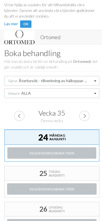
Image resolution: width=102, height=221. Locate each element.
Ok (25, 24)
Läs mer (11, 23)
